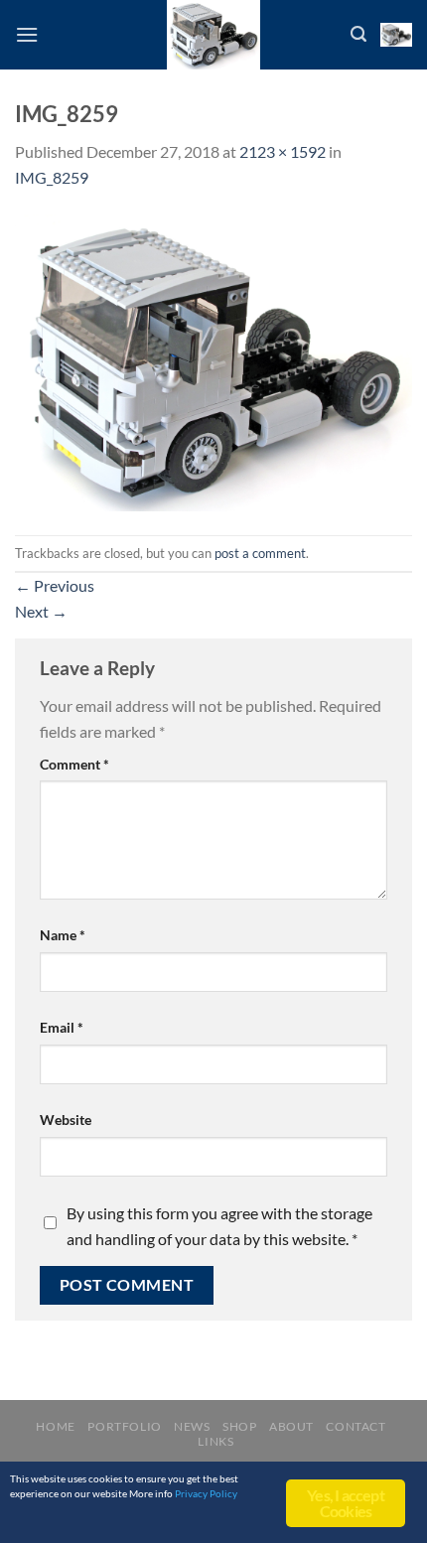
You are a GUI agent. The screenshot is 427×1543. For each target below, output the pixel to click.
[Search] (358, 34)
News (192, 1426)
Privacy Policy (206, 1493)
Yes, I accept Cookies (345, 1502)
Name (62, 934)
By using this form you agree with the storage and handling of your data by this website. (219, 1225)
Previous (54, 585)
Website (65, 1119)
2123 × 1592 (282, 151)
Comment (74, 764)
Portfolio (124, 1426)
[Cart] (396, 35)
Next (41, 611)
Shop (239, 1426)
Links (215, 1441)
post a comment (260, 553)
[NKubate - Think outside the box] (214, 35)
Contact (355, 1426)
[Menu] (27, 34)
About (291, 1426)
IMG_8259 (51, 177)
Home (55, 1426)
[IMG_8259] (213, 360)
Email (61, 1027)
